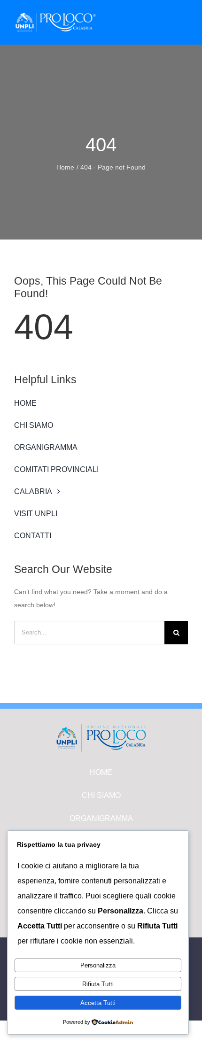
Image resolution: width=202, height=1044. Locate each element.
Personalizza (98, 965)
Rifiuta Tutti (98, 984)
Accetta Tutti (98, 1002)
